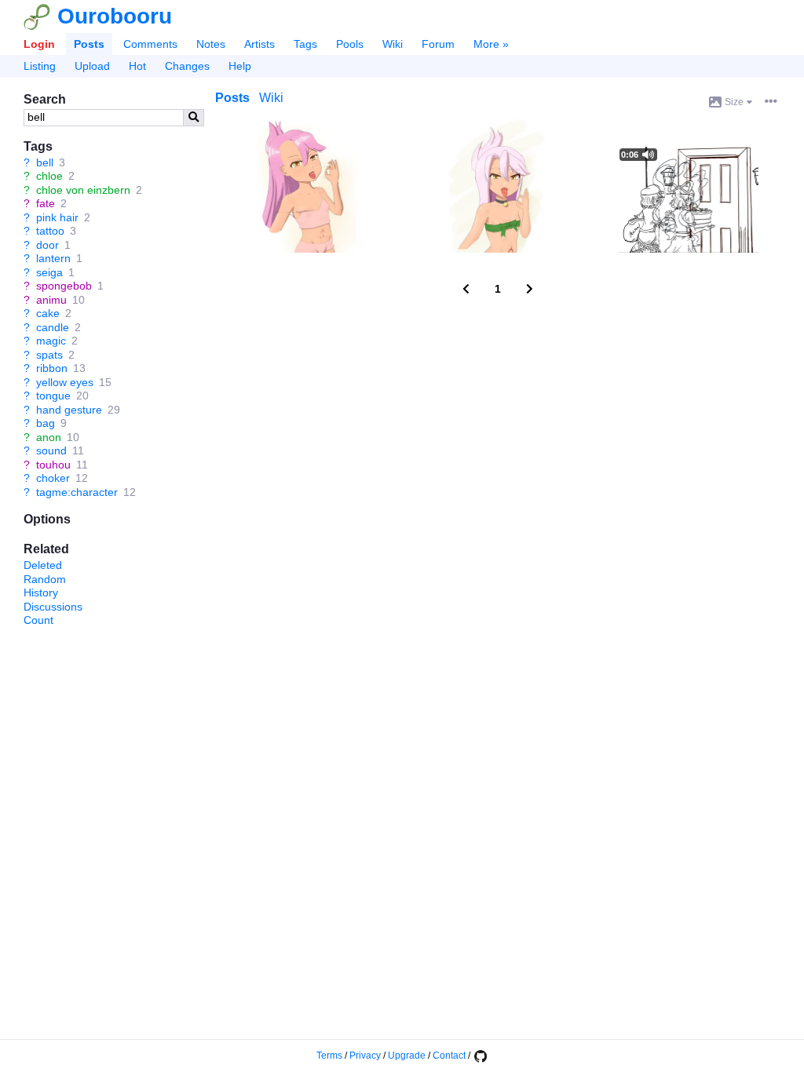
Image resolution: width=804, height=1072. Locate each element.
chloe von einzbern (83, 190)
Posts (89, 44)
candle (52, 327)
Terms (329, 1055)
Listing (40, 66)
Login (39, 44)
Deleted (43, 565)
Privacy (365, 1055)
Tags (305, 44)
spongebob (64, 285)
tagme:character (77, 492)
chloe (49, 176)
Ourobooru (114, 16)
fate (45, 203)
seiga (49, 272)
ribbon (52, 368)
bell (44, 162)
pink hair (57, 217)
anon (48, 437)
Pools (350, 44)
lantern (53, 258)
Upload (92, 66)
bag (45, 423)
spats (49, 354)
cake (48, 313)
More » (491, 44)
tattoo (50, 230)
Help (239, 66)
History (41, 592)
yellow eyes (64, 382)
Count (38, 620)
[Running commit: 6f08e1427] (480, 1055)
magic (51, 340)
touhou (53, 464)
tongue (53, 395)
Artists (259, 44)
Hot (137, 66)
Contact (449, 1055)
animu (51, 300)
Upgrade (407, 1055)
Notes (210, 44)
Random (45, 579)
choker (53, 478)
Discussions (53, 606)
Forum (438, 44)
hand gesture (69, 409)
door (47, 245)
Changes (187, 66)
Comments (150, 44)
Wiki (392, 44)
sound (51, 450)
